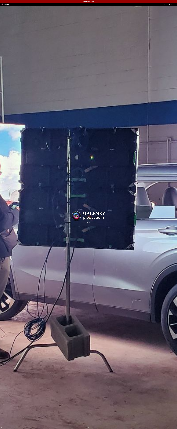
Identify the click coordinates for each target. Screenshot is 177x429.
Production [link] (170, 4)
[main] (88, 222)
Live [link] (173, 4)
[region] (88, 1)
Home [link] (165, 4)
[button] (176, 4)
